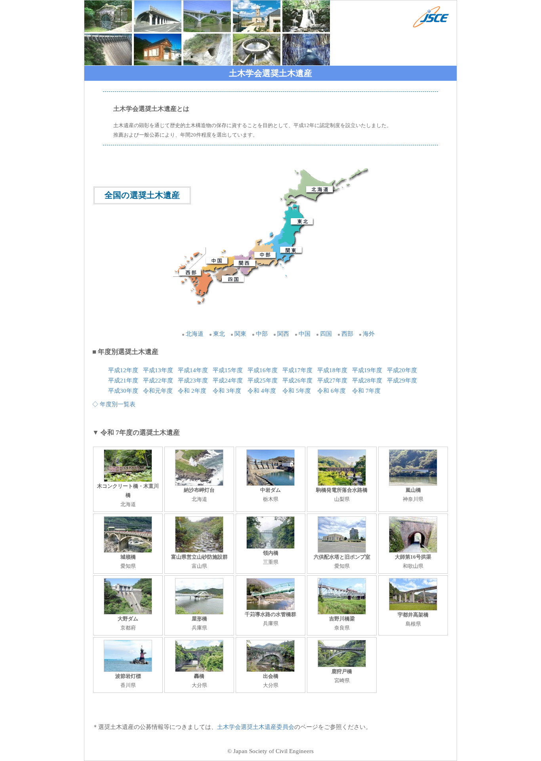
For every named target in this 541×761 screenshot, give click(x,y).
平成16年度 (263, 370)
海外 (369, 334)
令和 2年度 (192, 391)
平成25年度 (263, 380)
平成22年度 (158, 380)
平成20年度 (402, 370)
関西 (283, 334)
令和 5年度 (296, 391)
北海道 (195, 334)
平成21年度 (123, 380)
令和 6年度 (331, 391)
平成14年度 (193, 370)
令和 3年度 (227, 391)
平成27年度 (332, 380)
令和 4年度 (262, 391)
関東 (240, 334)
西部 (347, 334)
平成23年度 (193, 380)
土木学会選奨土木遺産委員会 (255, 727)
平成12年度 (123, 370)
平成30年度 (123, 391)
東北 (219, 334)
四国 (326, 334)
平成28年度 (367, 380)
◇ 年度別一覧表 (113, 404)
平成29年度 (402, 380)
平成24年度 (228, 380)
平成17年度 (297, 370)
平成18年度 (332, 370)
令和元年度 (158, 391)
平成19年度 (367, 370)
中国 (305, 334)
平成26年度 (297, 380)
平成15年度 (228, 370)
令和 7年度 (366, 391)
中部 (262, 334)
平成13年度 (158, 370)
